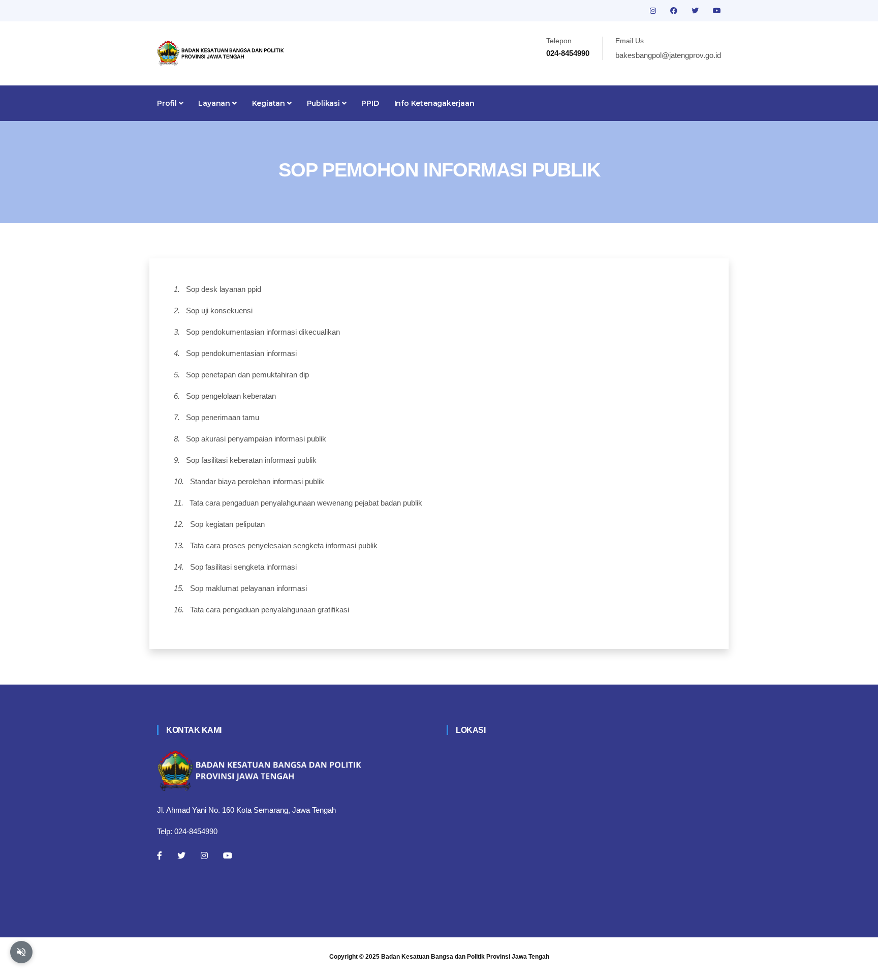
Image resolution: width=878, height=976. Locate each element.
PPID (370, 103)
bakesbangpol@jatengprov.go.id (668, 55)
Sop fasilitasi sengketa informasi (243, 567)
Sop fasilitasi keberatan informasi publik (251, 460)
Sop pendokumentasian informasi (241, 353)
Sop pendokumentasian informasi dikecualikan (263, 332)
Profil (168, 103)
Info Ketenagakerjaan (434, 103)
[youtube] (717, 10)
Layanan (215, 103)
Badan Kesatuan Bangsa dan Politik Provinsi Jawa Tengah (465, 956)
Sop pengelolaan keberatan (231, 396)
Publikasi (324, 103)
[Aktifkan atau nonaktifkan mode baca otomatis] (21, 952)
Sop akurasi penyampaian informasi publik (256, 438)
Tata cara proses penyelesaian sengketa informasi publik (284, 545)
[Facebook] (159, 855)
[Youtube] (227, 855)
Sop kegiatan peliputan (227, 524)
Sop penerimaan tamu (222, 417)
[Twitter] (181, 855)
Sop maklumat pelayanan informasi (248, 588)
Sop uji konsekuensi (219, 310)
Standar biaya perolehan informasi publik (257, 481)
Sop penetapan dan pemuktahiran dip (247, 374)
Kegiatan (269, 103)
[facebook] (674, 10)
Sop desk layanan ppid (223, 289)
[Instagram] (204, 855)
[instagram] (654, 10)
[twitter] (696, 10)
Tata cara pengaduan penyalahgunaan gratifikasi (269, 609)
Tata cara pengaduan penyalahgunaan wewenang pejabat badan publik (306, 502)
